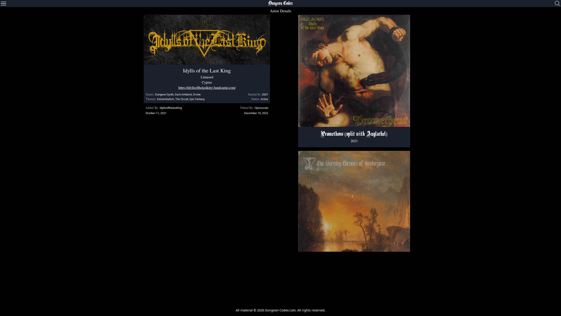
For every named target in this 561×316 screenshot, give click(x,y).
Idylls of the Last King (207, 70)
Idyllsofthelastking (171, 108)
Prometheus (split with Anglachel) (354, 134)
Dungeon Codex (280, 3)
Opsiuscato (261, 108)
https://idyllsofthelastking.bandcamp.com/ (207, 87)
